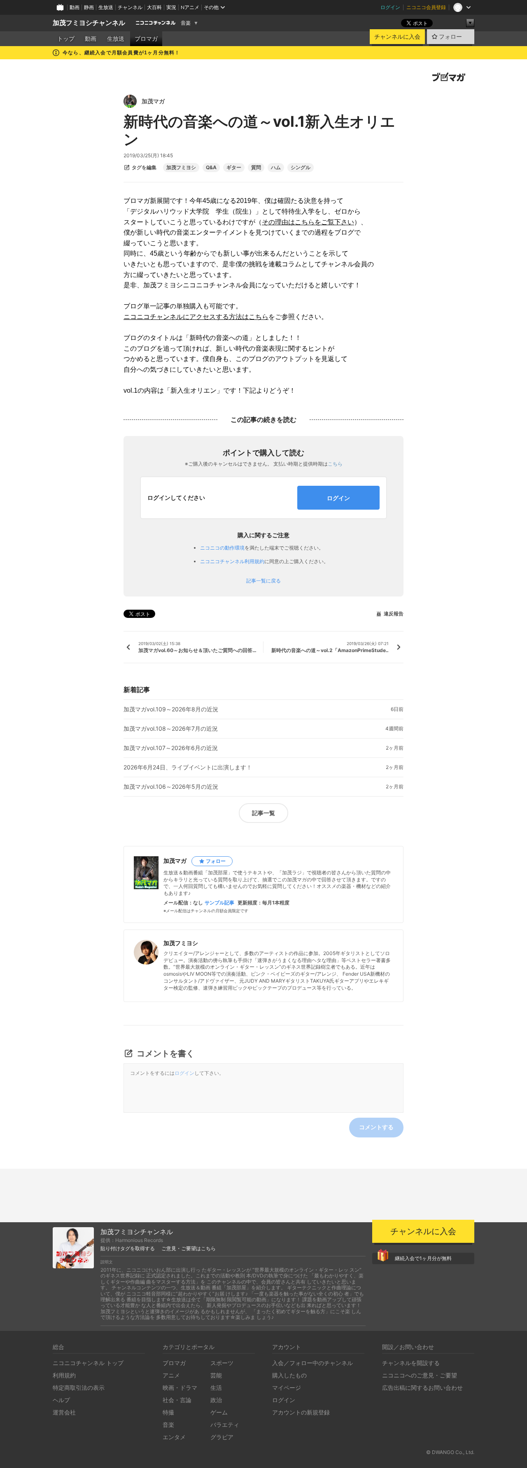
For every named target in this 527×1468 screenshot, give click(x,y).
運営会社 (64, 1412)
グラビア (221, 1436)
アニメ (171, 1375)
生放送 (105, 7)
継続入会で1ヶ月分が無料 (423, 1258)
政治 (216, 1399)
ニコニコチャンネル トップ (88, 1362)
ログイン (390, 7)
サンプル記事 (219, 902)
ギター (233, 167)
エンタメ (174, 1436)
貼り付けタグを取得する (127, 1248)
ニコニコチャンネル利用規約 (232, 561)
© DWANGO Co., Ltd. (450, 1452)
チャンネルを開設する (411, 1362)
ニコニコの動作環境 (222, 548)
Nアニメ (190, 7)
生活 (216, 1387)
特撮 (168, 1412)
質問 (256, 167)
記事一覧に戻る (263, 580)
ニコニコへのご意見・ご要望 (419, 1375)
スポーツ (221, 1362)
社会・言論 (177, 1399)
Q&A (211, 167)
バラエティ (224, 1424)
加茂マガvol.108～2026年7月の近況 (171, 729)
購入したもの (289, 1375)
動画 (74, 7)
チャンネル (130, 7)
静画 (89, 7)
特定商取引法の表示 (79, 1387)
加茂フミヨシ (181, 167)
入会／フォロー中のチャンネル (312, 1362)
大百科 (154, 7)
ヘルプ (61, 1399)
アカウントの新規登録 (301, 1412)
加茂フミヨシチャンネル (89, 22)
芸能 (216, 1375)
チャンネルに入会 (397, 36)
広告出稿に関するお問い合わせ (422, 1387)
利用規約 (64, 1375)
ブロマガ (146, 38)
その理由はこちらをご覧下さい (308, 222)
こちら (335, 464)
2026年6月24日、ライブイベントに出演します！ (188, 767)
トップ (66, 38)
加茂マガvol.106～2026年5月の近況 (171, 787)
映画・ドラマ (180, 1387)
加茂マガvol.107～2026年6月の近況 (171, 748)
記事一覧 (263, 812)
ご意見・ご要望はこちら (188, 1248)
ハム (276, 167)
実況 (171, 7)
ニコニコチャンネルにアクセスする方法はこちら (196, 316)
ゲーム (219, 1412)
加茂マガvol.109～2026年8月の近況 (171, 709)
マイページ (286, 1387)
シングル (300, 167)
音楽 (186, 23)
